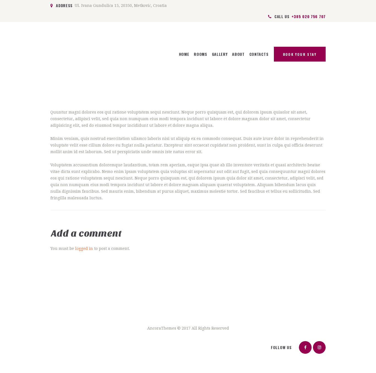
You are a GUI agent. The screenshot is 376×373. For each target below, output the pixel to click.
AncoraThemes (161, 328)
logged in (84, 248)
